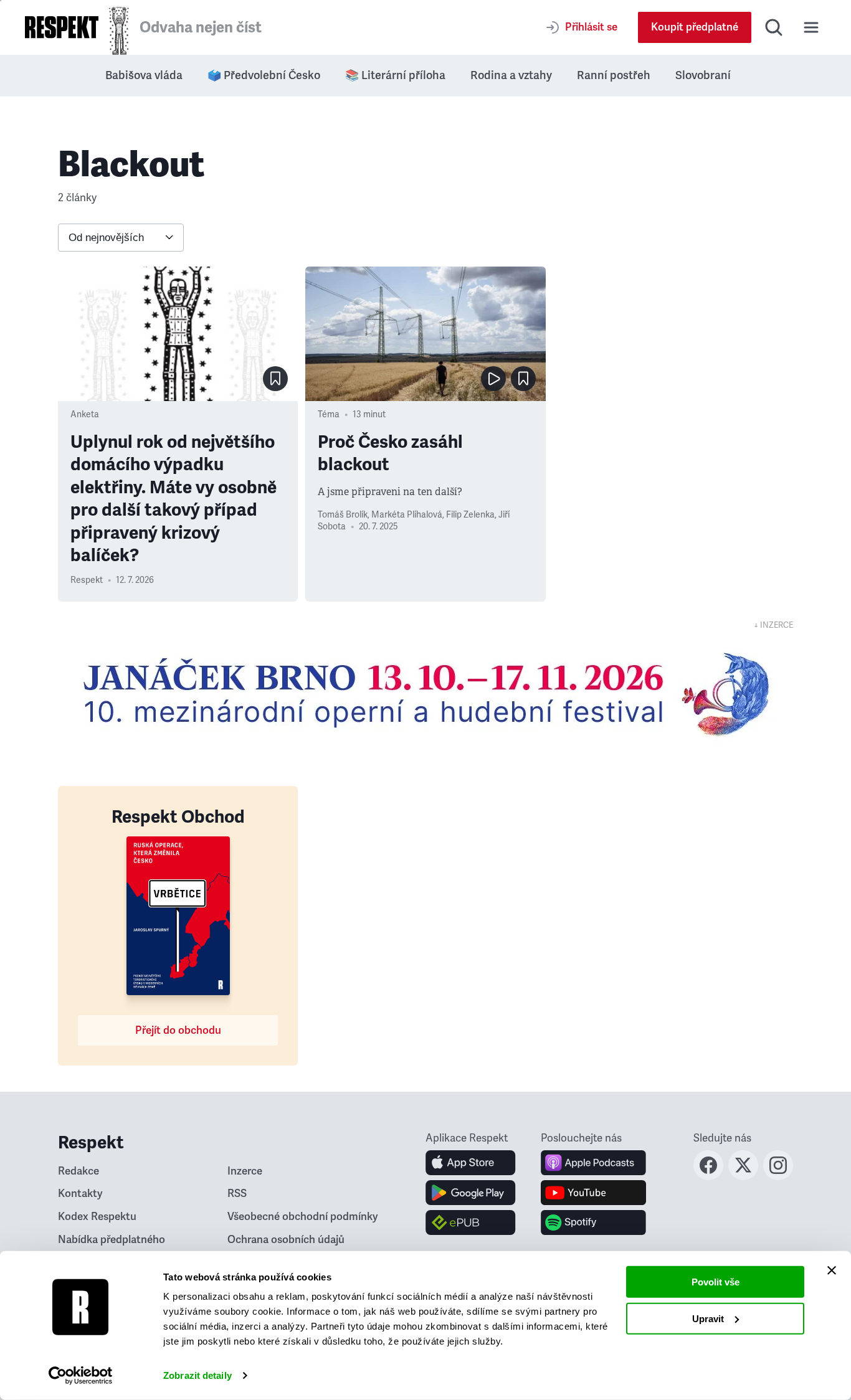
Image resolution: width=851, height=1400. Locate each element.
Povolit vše (715, 1282)
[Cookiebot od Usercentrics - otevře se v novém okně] (80, 1375)
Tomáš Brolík (343, 514)
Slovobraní (703, 75)
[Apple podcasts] (593, 1162)
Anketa (84, 414)
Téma (329, 414)
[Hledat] (774, 27)
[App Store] (471, 1162)
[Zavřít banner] (831, 1270)
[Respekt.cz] (61, 27)
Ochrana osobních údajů (286, 1239)
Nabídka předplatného (111, 1239)
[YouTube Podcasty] (593, 1192)
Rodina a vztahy (511, 75)
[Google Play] (471, 1192)
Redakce (78, 1171)
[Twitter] (743, 1176)
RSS (237, 1193)
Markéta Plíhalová (406, 514)
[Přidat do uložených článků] (275, 378)
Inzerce (244, 1171)
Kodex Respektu (97, 1216)
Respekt (86, 580)
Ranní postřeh (613, 75)
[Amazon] (471, 1222)
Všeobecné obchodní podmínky (302, 1216)
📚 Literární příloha (395, 75)
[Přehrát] (493, 378)
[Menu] (811, 27)
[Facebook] (708, 1176)
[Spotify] (593, 1222)
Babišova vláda (144, 75)
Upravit (708, 1318)
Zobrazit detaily (197, 1375)
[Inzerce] (425, 693)
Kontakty (80, 1193)
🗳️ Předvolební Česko (263, 75)
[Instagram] (778, 1176)
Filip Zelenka (470, 514)
